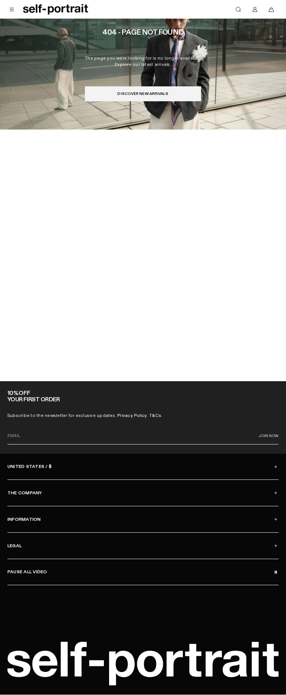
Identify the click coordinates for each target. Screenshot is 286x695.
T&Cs (155, 415)
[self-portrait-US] (55, 9)
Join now (269, 436)
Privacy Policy (132, 415)
